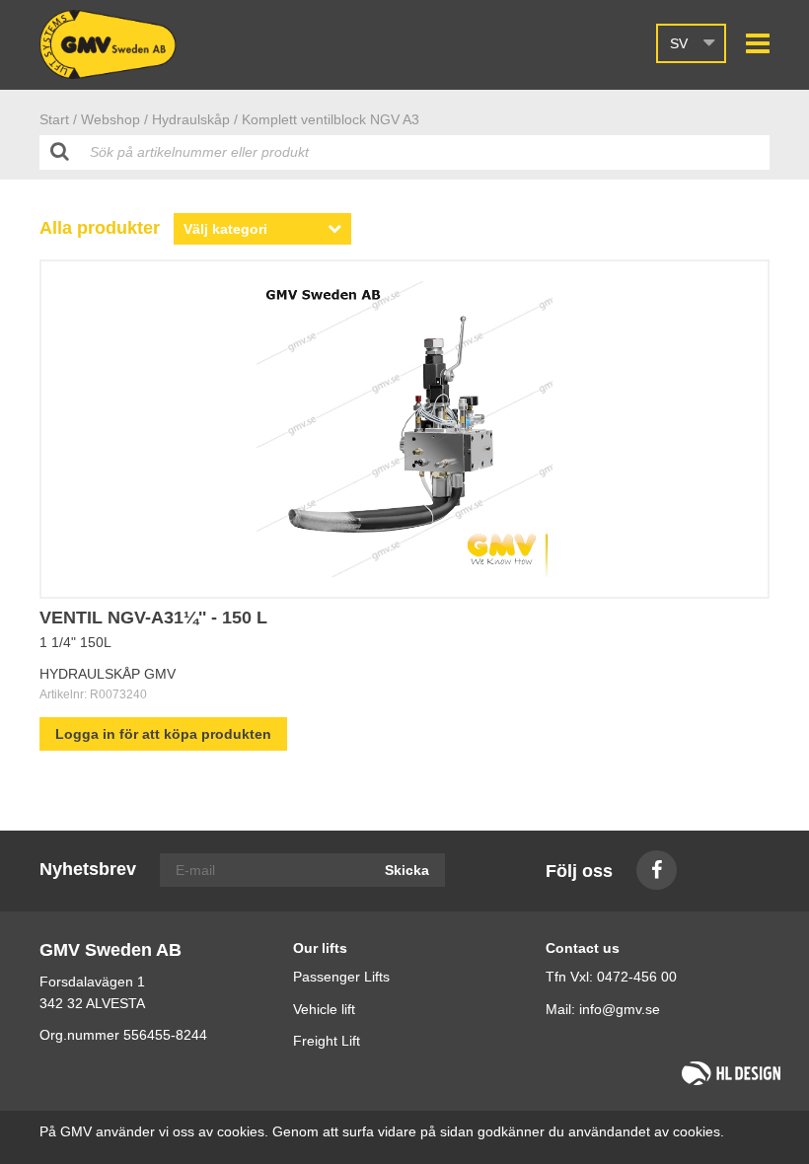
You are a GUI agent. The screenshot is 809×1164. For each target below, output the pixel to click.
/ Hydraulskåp (187, 119)
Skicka (407, 870)
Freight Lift (326, 1041)
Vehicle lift (324, 1009)
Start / (58, 119)
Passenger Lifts (341, 976)
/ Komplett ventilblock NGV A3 (326, 119)
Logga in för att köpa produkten (163, 734)
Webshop (110, 119)
